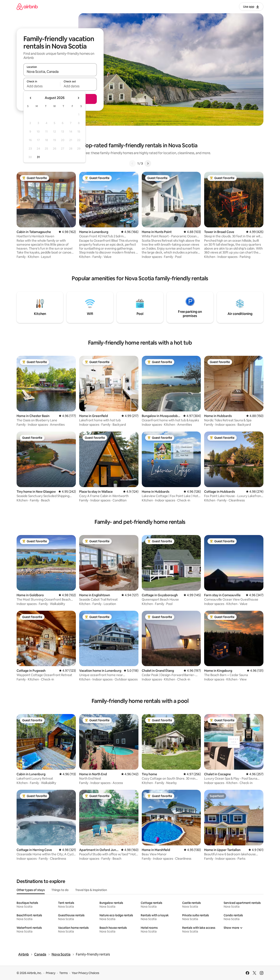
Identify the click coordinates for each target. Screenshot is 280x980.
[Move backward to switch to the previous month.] (30, 98)
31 (38, 157)
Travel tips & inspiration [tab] (91, 890)
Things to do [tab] (60, 890)
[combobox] (60, 71)
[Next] (147, 163)
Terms (63, 973)
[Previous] (132, 163)
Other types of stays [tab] (31, 890)
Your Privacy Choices (85, 973)
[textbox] (42, 86)
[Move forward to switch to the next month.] (78, 98)
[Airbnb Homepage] (27, 6)
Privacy (50, 973)
